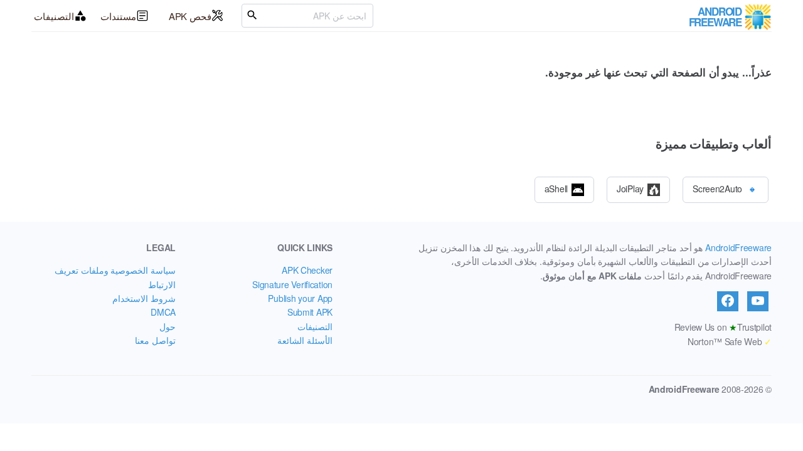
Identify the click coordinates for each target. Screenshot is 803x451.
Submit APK (309, 312)
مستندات (118, 16)
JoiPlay (630, 188)
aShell (556, 188)
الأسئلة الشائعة (304, 340)
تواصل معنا (155, 340)
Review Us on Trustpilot (723, 327)
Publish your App (300, 298)
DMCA (163, 312)
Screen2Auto (717, 188)
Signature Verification (292, 284)
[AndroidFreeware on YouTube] (757, 301)
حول (167, 326)
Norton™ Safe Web (730, 341)
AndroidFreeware (738, 247)
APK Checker (307, 270)
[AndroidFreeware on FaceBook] (727, 301)
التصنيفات (54, 16)
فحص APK (190, 16)
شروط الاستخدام (144, 298)
